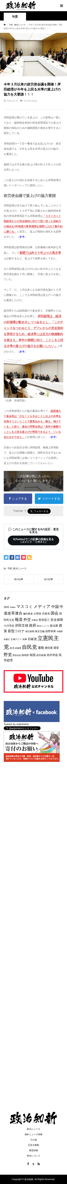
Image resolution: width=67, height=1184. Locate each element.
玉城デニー (16, 639)
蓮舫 (41, 648)
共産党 (46, 613)
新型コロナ (16, 631)
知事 (25, 639)
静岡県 (25, 655)
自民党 (29, 647)
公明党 (37, 613)
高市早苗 (52, 655)
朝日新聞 (29, 631)
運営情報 (33, 1150)
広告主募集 (33, 1145)
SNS (6, 607)
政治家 (54, 625)
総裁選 (18, 648)
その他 (33, 1140)
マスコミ (24, 606)
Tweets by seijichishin (16, 724)
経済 (12, 648)
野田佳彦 (17, 655)
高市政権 (41, 655)
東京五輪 (40, 631)
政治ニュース (19, 568)
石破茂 (32, 639)
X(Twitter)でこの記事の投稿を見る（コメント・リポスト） (33, 540)
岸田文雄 (21, 625)
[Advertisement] (33, 46)
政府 (32, 625)
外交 (27, 619)
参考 (22, 236)
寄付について (33, 1156)
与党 (9, 568)
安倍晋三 (44, 619)
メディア (42, 606)
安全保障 (56, 620)
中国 (55, 607)
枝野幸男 (50, 631)
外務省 (35, 620)
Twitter (13, 607)
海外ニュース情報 (33, 1134)
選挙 (56, 647)
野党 (8, 654)
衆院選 (49, 647)
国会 (54, 613)
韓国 (33, 655)
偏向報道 (28, 613)
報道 (19, 619)
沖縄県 (60, 631)
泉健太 (7, 639)
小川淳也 (9, 625)
